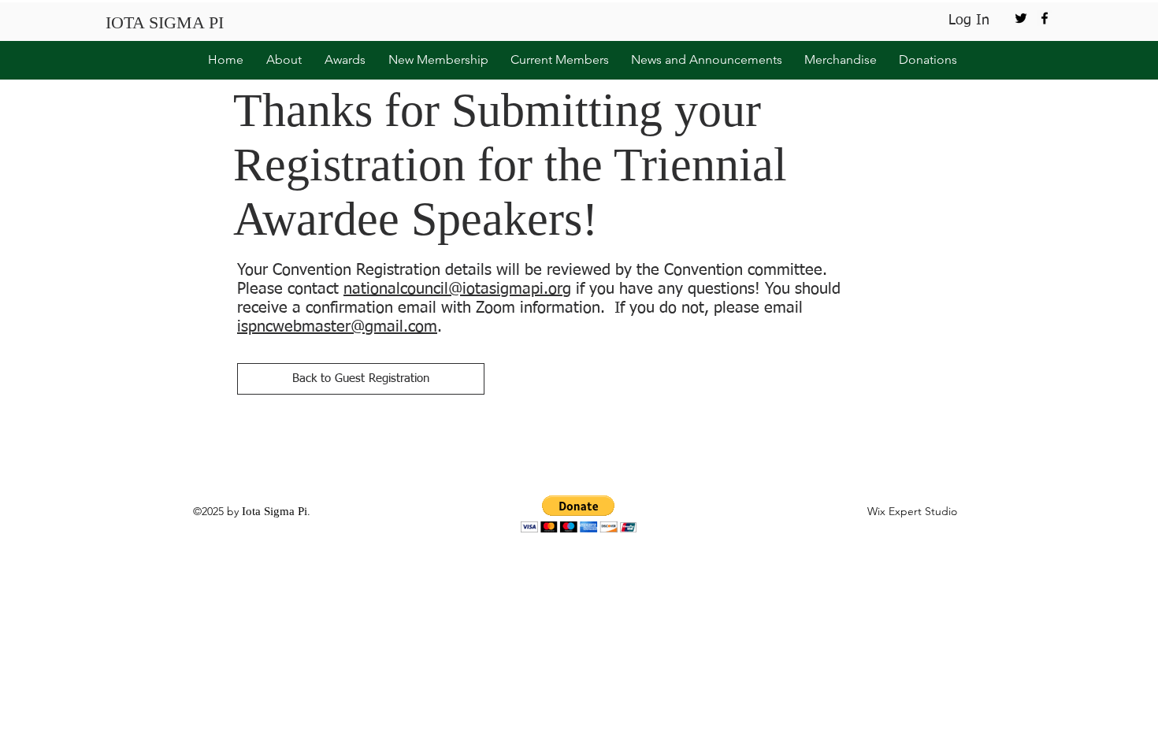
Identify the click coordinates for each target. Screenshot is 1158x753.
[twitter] (1021, 18)
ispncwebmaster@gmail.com (337, 327)
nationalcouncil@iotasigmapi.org (457, 289)
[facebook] (1044, 18)
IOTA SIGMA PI (165, 22)
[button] (280, 60)
